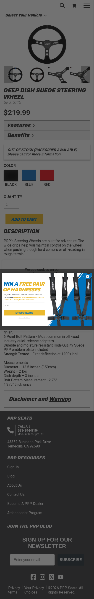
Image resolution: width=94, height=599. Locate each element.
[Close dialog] (87, 276)
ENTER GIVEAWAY (24, 312)
